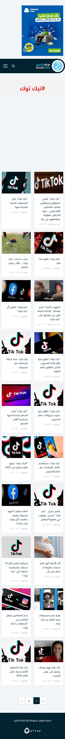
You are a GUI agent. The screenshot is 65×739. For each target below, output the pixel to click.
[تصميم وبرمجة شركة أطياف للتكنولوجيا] (32, 729)
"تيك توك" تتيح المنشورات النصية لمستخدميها (19, 202)
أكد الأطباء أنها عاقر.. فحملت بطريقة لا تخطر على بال (49, 567)
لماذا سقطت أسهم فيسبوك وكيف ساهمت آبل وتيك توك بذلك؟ (18, 517)
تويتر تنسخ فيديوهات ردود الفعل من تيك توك (49, 619)
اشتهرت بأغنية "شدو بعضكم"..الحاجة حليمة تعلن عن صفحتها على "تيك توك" (49, 312)
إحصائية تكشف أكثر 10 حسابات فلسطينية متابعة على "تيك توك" (16, 569)
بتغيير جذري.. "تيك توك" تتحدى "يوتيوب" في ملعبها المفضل (49, 514)
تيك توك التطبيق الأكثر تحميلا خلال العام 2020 (19, 671)
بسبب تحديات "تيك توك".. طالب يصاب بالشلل (18, 262)
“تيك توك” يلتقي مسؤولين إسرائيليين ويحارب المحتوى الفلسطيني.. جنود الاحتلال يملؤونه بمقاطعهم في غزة (50, 208)
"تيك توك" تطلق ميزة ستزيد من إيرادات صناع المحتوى (49, 414)
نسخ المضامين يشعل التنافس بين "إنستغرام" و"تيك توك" (17, 621)
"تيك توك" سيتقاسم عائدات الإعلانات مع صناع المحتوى (49, 467)
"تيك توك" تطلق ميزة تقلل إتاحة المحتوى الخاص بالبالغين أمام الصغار (49, 365)
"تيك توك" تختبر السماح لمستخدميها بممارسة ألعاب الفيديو (17, 417)
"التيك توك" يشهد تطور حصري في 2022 (16, 465)
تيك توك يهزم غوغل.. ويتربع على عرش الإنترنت (49, 671)
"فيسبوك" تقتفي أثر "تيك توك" (17, 308)
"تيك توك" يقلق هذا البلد (49, 260)
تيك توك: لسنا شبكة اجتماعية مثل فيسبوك (17, 362)
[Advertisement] (32, 134)
